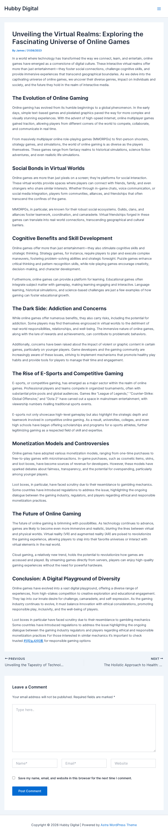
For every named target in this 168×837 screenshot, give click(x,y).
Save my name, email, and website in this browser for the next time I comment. (75, 778)
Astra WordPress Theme (119, 825)
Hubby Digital (21, 8)
